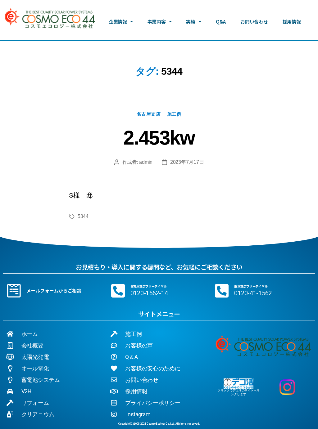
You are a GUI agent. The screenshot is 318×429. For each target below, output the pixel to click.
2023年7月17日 (187, 162)
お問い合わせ (254, 21)
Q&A (221, 21)
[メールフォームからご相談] (14, 290)
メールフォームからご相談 (53, 290)
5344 (83, 216)
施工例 (174, 114)
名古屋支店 (149, 114)
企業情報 (118, 21)
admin (145, 162)
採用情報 (292, 21)
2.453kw (158, 138)
